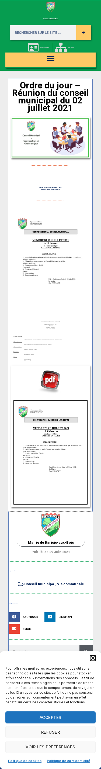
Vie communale (70, 584)
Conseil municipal (39, 584)
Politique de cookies (24, 761)
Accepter (50, 717)
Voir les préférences (50, 746)
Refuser (50, 732)
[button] (93, 658)
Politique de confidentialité (68, 761)
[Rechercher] (83, 32)
